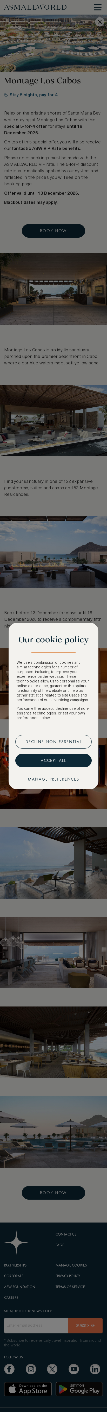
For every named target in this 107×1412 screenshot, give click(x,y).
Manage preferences (53, 779)
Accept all (53, 760)
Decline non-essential (53, 741)
